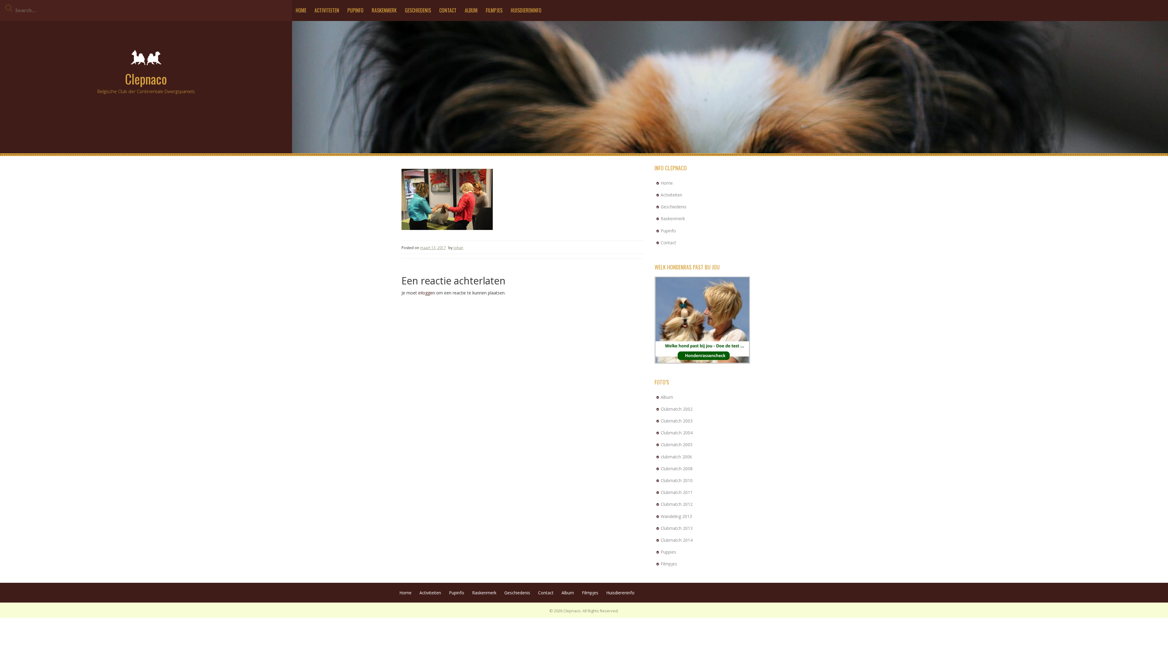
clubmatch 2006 (676, 457)
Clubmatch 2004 (677, 433)
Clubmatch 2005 (677, 444)
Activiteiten (327, 10)
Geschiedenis (418, 10)
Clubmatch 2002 (677, 409)
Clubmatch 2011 (677, 492)
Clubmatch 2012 (677, 504)
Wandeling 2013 (676, 516)
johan (458, 247)
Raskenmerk (384, 10)
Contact (448, 10)
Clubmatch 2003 (677, 421)
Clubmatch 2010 (677, 480)
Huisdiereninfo (526, 10)
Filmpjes (494, 10)
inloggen (426, 293)
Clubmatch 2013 (677, 528)
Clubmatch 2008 (677, 468)
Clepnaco (146, 78)
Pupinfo (355, 10)
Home (301, 10)
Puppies (668, 552)
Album (471, 10)
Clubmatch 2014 (677, 540)
